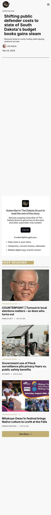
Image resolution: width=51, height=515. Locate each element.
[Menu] (48, 4)
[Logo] (6, 4)
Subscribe (25, 230)
